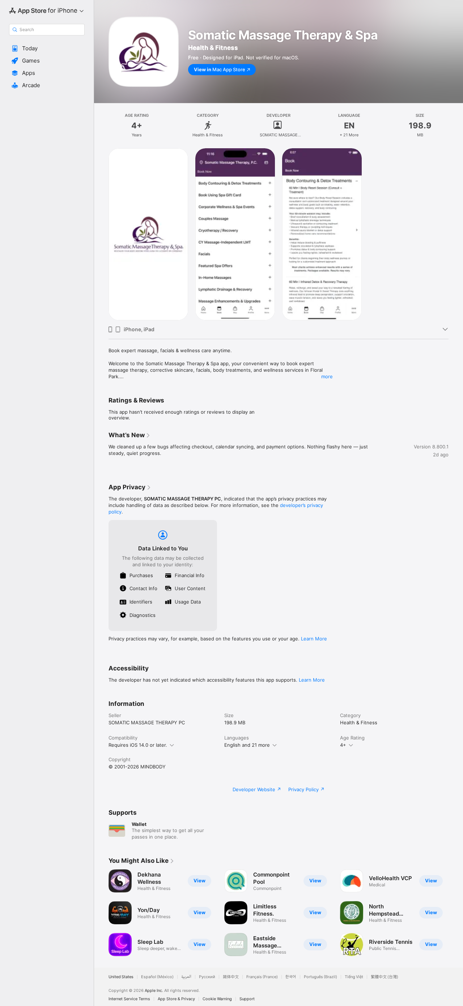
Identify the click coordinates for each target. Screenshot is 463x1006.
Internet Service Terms (129, 999)
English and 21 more (247, 745)
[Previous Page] (101, 912)
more (327, 376)
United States (121, 977)
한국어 (290, 977)
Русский (207, 977)
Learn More (314, 638)
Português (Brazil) (320, 977)
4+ (343, 745)
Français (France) (262, 977)
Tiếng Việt (354, 977)
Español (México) (157, 977)
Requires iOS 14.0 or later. (138, 745)
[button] (46, 48)
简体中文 (231, 977)
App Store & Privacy (176, 999)
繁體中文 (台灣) (384, 977)
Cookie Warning (217, 999)
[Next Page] (456, 912)
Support (247, 999)
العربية (186, 977)
